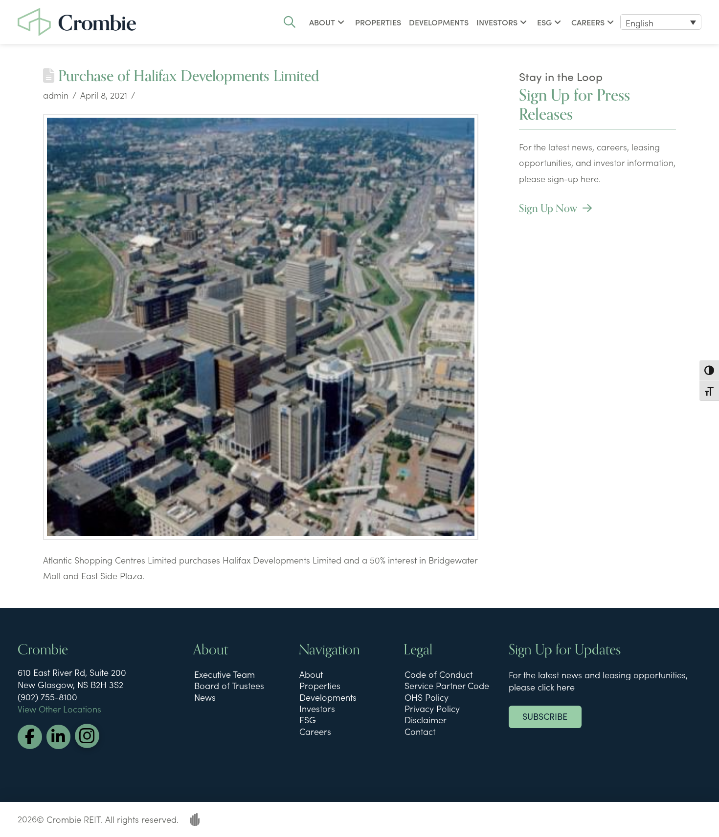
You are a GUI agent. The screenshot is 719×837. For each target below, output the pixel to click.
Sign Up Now (549, 208)
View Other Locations (59, 709)
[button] (289, 22)
